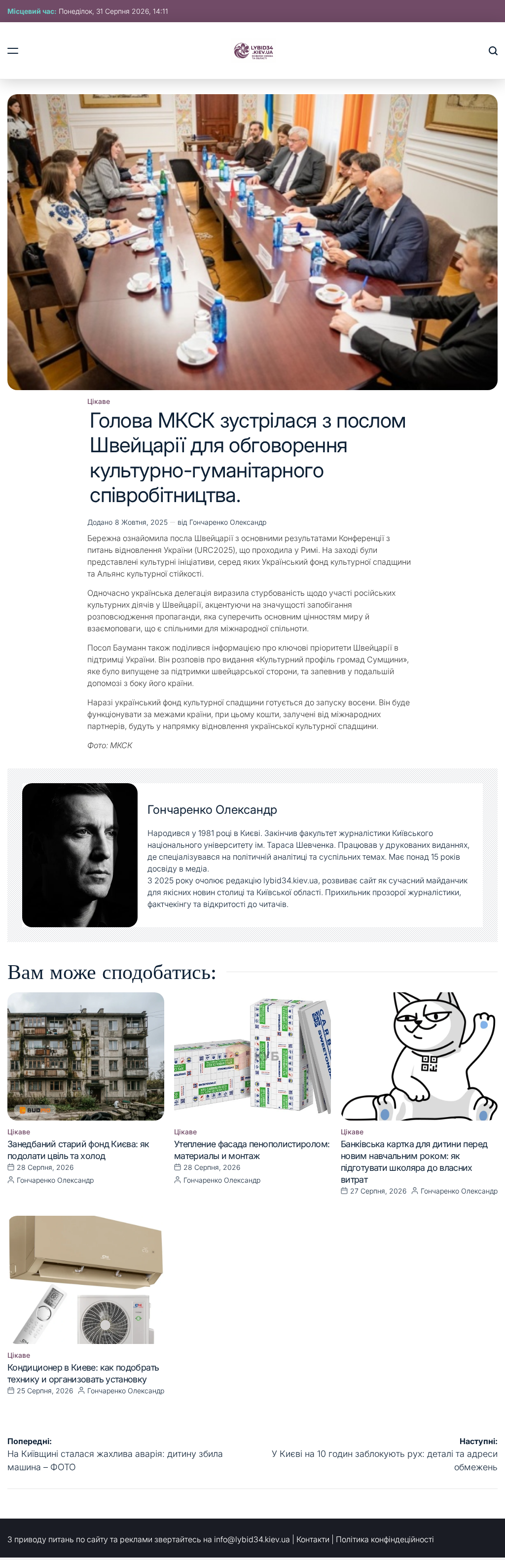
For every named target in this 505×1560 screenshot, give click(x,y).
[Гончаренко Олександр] (80, 855)
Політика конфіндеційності (385, 1539)
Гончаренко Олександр (227, 522)
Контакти (312, 1539)
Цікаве (98, 401)
